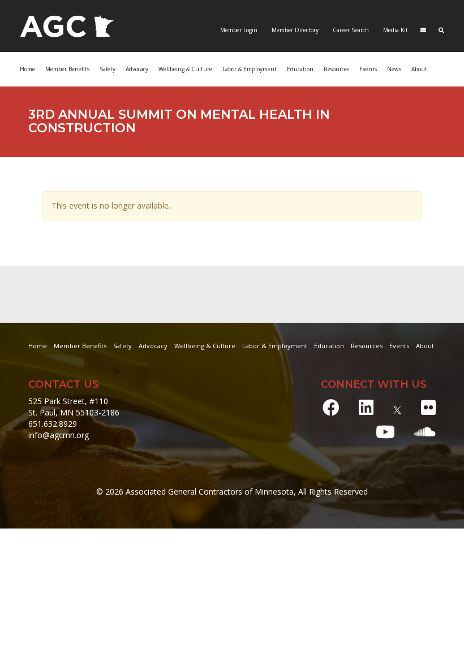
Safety (122, 345)
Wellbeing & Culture (204, 345)
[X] (397, 407)
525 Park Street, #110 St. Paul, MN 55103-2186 (73, 407)
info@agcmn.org (58, 435)
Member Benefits (67, 69)
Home (27, 69)
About (419, 69)
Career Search (350, 30)
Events (368, 69)
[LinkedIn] (366, 407)
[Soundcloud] (425, 431)
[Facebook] (331, 407)
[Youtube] (385, 431)
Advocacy (153, 345)
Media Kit (394, 30)
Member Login (238, 30)
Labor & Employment (249, 69)
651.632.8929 (52, 423)
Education (329, 345)
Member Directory (294, 30)
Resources (367, 345)
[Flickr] (428, 407)
